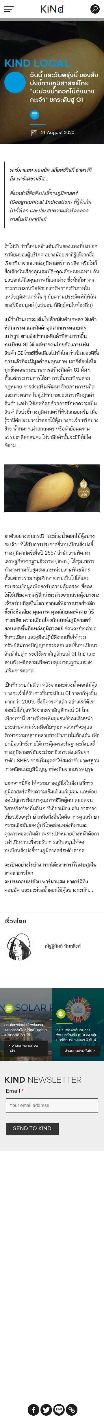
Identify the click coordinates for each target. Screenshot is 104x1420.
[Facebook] (33, 1410)
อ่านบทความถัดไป (80, 1051)
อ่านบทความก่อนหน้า (23, 1048)
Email (15, 1091)
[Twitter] (46, 1410)
